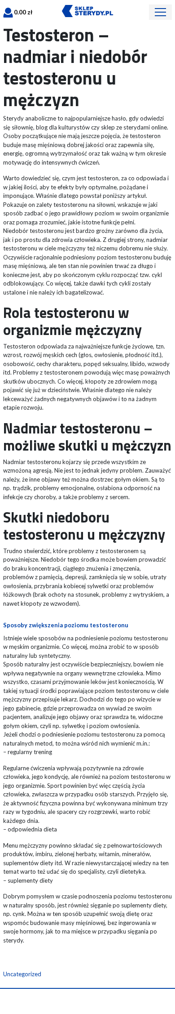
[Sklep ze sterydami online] (87, 10)
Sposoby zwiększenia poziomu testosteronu (65, 625)
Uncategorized (22, 974)
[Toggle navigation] (160, 12)
